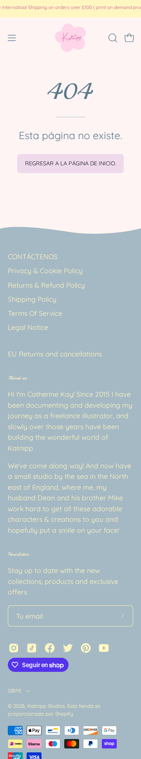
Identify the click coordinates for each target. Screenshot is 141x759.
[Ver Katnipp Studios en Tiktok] (32, 648)
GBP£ (15, 690)
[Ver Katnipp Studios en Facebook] (50, 648)
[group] (70, 8)
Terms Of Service (35, 313)
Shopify (64, 714)
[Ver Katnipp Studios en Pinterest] (86, 648)
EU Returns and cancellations (55, 353)
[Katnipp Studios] (70, 37)
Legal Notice (28, 327)
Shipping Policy (32, 299)
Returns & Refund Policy (46, 285)
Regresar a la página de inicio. (70, 163)
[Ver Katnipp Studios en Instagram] (14, 648)
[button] (112, 37)
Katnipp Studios (46, 706)
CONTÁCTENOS (33, 256)
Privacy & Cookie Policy (45, 270)
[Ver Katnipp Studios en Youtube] (104, 648)
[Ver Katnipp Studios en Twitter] (68, 648)
